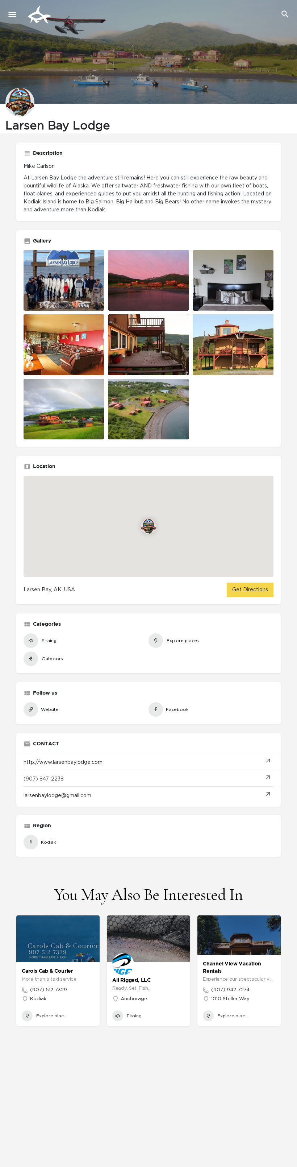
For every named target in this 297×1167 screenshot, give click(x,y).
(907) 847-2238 (44, 779)
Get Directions (250, 589)
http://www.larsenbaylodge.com (63, 762)
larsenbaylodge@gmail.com (57, 795)
